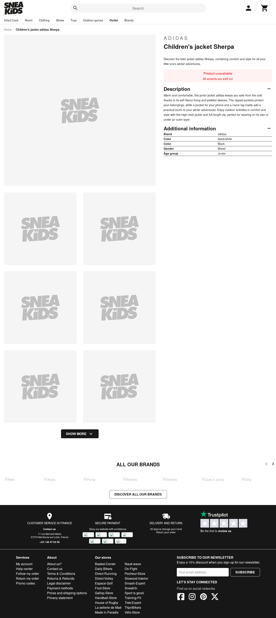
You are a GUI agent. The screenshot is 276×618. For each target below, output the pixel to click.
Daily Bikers (103, 568)
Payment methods (60, 588)
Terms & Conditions (61, 573)
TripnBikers (133, 607)
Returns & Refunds (60, 578)
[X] (215, 597)
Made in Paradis (106, 612)
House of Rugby (106, 602)
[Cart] (265, 8)
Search (138, 8)
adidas (176, 38)
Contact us (49, 529)
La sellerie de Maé (108, 607)
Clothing (44, 20)
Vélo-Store (132, 612)
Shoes (60, 20)
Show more (76, 433)
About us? (54, 564)
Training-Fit (133, 597)
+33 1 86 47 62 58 (50, 542)
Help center (24, 568)
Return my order (27, 578)
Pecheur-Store (135, 573)
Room (29, 20)
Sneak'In (131, 588)
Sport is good (134, 593)
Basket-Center (105, 564)
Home (8, 29)
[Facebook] (181, 597)
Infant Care (11, 20)
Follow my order (27, 573)
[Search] (75, 8)
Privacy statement (60, 597)
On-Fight (131, 568)
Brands (129, 20)
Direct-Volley (104, 578)
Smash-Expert (135, 583)
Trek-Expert (133, 602)
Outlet (114, 20)
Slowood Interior (136, 578)
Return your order (166, 532)
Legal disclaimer (59, 583)
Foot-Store (102, 588)
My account (24, 564)
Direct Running (106, 573)
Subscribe (245, 572)
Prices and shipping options (67, 593)
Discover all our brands (138, 494)
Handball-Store (106, 597)
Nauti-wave (133, 564)
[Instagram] (192, 597)
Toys (74, 20)
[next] (273, 464)
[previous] (266, 464)
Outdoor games (93, 20)
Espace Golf (104, 583)
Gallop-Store (104, 593)
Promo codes (25, 583)
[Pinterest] (203, 597)
